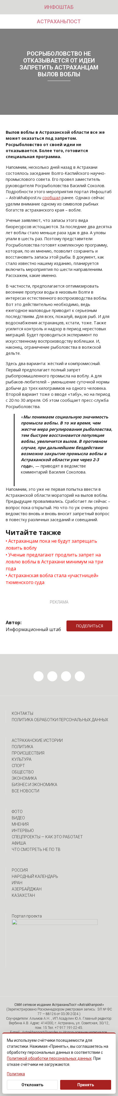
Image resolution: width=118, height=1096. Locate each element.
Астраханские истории (37, 740)
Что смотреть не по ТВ (36, 849)
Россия (20, 870)
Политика (22, 746)
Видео (18, 818)
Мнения (20, 824)
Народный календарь (35, 876)
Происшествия (28, 753)
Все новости (25, 791)
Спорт (18, 765)
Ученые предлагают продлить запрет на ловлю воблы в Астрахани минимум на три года (54, 562)
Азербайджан (27, 889)
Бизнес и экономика (34, 784)
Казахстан (23, 895)
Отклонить (32, 1085)
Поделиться (89, 625)
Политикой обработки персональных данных (49, 1058)
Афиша (19, 843)
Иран (17, 882)
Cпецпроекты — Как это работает (47, 837)
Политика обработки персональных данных (60, 719)
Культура (22, 759)
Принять (85, 1085)
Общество (23, 772)
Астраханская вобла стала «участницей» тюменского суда (52, 578)
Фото (17, 811)
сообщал (51, 197)
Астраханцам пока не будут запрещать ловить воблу (51, 544)
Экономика (24, 778)
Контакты (22, 713)
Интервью (23, 830)
